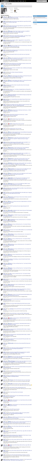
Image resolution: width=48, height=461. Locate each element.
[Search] (46, 1)
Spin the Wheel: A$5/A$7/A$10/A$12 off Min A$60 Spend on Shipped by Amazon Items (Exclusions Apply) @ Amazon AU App (17, 193)
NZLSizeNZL (11, 343)
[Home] (5, 1)
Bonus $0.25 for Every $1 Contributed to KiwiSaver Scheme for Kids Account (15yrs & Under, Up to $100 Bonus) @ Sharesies (17, 64)
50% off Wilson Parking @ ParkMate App (16, 72)
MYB (10, 421)
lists (4, 5)
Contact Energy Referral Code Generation (16, 392)
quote (10, 173)
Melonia (10, 356)
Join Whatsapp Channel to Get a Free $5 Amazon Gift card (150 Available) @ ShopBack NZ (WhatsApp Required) (16, 376)
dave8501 (11, 210)
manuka (10, 294)
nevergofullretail (12, 219)
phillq (4, 16)
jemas (10, 238)
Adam (10, 273)
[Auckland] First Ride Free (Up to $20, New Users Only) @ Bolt (19, 54)
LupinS (10, 323)
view (2, 5)
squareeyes (11, 196)
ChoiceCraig (11, 244)
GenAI (10, 254)
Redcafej (10, 183)
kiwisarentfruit (11, 168)
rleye (10, 201)
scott (10, 132)
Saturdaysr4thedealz (12, 94)
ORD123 (10, 163)
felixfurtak (11, 137)
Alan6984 (10, 383)
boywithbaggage (12, 361)
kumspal (10, 31)
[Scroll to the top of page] (24, 460)
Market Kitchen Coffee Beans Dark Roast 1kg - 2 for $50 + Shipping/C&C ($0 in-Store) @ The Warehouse (15, 115)
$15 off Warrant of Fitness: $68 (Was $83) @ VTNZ (21, 383)
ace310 (10, 123)
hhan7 (10, 80)
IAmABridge (11, 234)
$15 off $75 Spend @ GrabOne (15, 409)
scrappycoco (11, 248)
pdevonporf (11, 147)
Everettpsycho (11, 284)
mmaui (10, 224)
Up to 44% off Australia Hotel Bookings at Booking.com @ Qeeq (20, 454)
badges (5, 6)
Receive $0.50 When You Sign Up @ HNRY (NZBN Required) (19, 313)
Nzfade (10, 404)
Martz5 (10, 75)
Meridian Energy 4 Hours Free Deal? (18, 123)
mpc (10, 426)
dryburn (10, 263)
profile (2, 6)
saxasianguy (11, 308)
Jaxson (10, 417)
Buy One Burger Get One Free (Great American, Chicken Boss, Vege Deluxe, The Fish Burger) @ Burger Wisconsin (17, 50)
